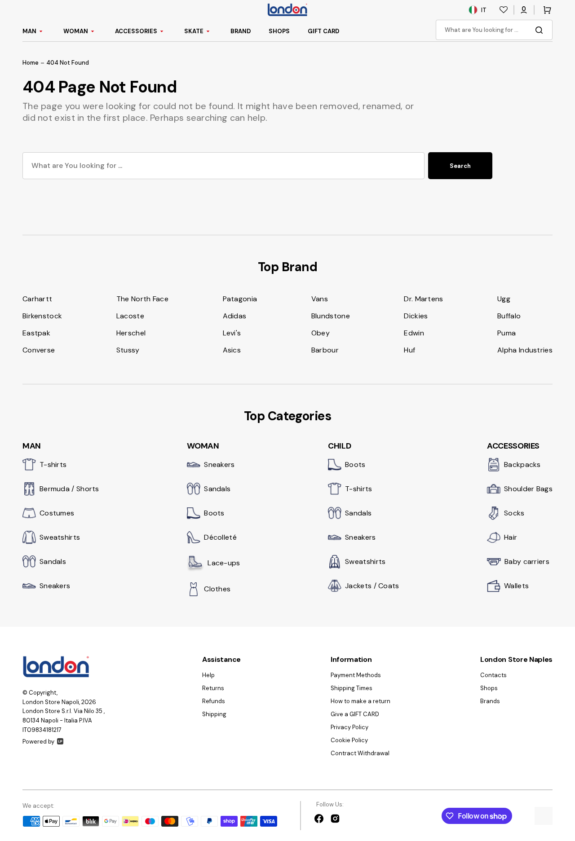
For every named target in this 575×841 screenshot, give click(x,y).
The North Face (142, 299)
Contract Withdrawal (360, 753)
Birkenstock (42, 316)
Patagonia (240, 299)
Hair (510, 537)
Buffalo (509, 316)
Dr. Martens (423, 299)
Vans (319, 299)
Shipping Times (351, 688)
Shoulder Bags (528, 488)
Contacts (493, 675)
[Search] (541, 30)
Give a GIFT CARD (355, 714)
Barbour (325, 350)
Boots (214, 513)
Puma (506, 333)
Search (460, 166)
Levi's (232, 333)
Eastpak (36, 333)
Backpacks (522, 464)
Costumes (57, 513)
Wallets (516, 585)
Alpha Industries (525, 350)
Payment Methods (356, 675)
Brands (490, 701)
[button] (524, 10)
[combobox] (494, 30)
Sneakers (55, 585)
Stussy (128, 350)
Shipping (214, 714)
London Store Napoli (50, 702)
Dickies (416, 316)
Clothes (217, 589)
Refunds (213, 701)
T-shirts (53, 464)
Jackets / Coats (372, 585)
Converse (38, 350)
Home (30, 62)
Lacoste (130, 316)
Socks (514, 513)
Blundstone (330, 316)
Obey (320, 333)
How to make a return (360, 701)
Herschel (131, 333)
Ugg (503, 299)
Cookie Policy (349, 740)
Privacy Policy (349, 727)
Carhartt (37, 299)
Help (208, 675)
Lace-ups (224, 563)
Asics (232, 350)
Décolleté (220, 537)
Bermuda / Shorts (69, 488)
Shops (489, 688)
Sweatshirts (60, 537)
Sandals (53, 561)
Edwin (414, 333)
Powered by (38, 741)
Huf (409, 350)
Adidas (235, 316)
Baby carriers (526, 561)
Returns (213, 688)
